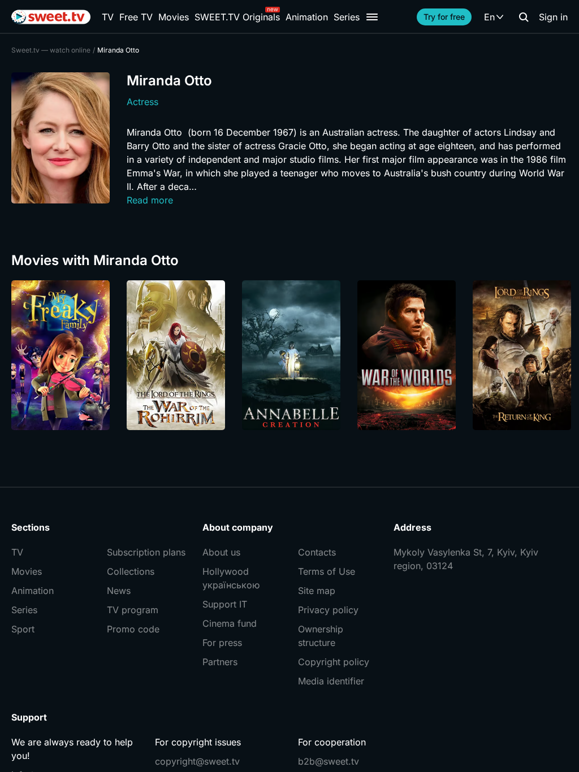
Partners (219, 661)
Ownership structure (320, 635)
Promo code (133, 629)
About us (221, 552)
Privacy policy (328, 609)
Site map (316, 590)
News (119, 590)
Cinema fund (229, 623)
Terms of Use (326, 571)
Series (347, 17)
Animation (307, 17)
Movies (173, 17)
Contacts (317, 552)
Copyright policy (333, 661)
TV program (132, 609)
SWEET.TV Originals (237, 17)
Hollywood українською (231, 578)
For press (222, 642)
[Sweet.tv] (50, 17)
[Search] (523, 17)
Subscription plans (146, 552)
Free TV (136, 17)
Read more (150, 200)
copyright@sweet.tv (197, 761)
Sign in (553, 17)
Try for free (444, 16)
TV (108, 17)
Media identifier (331, 681)
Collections (130, 571)
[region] (289, 355)
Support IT (224, 604)
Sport (22, 629)
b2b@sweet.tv (328, 761)
